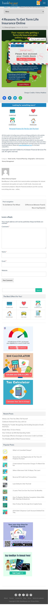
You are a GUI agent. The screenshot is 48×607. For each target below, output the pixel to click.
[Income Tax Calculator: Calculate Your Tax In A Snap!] (18, 405)
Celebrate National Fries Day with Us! (14, 422)
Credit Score (12, 124)
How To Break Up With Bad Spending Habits (16, 433)
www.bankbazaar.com (25, 145)
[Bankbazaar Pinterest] (31, 595)
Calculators (38, 317)
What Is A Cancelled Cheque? (22, 450)
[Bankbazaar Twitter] (16, 595)
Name (4, 252)
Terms (29, 598)
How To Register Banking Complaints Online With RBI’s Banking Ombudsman (28, 498)
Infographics (31, 158)
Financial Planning (21, 158)
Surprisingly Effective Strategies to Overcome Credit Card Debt (22, 436)
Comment (6, 226)
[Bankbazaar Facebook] (23, 595)
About (6, 598)
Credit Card (12, 115)
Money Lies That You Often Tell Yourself (15, 419)
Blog (24, 598)
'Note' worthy (12, 158)
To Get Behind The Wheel (11, 205)
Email (4, 261)
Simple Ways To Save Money (11, 430)
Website (4, 270)
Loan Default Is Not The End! (22, 484)
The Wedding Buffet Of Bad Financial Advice (16, 439)
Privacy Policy (35, 601)
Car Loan (23, 317)
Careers (11, 598)
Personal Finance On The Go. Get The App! (24, 129)
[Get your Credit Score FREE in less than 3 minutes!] (18, 352)
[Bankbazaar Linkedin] (19, 595)
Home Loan (33, 124)
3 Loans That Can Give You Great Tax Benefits (27, 490)
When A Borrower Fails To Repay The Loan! (26, 470)
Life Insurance (40, 158)
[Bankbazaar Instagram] (27, 595)
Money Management (8, 161)
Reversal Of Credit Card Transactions (24, 477)
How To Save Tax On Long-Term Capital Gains (27, 504)
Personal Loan (33, 115)
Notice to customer (38, 598)
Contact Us (18, 598)
